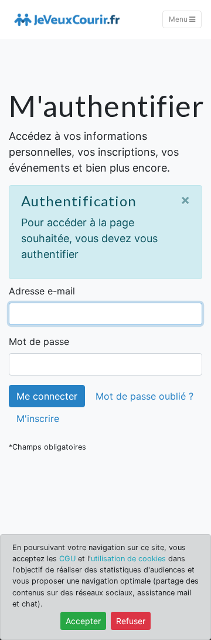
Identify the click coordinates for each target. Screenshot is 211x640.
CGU (67, 558)
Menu (179, 19)
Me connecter (46, 396)
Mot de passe (39, 341)
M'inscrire (37, 418)
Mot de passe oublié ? (144, 396)
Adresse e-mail (42, 291)
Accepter (83, 621)
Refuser (130, 621)
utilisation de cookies (128, 558)
